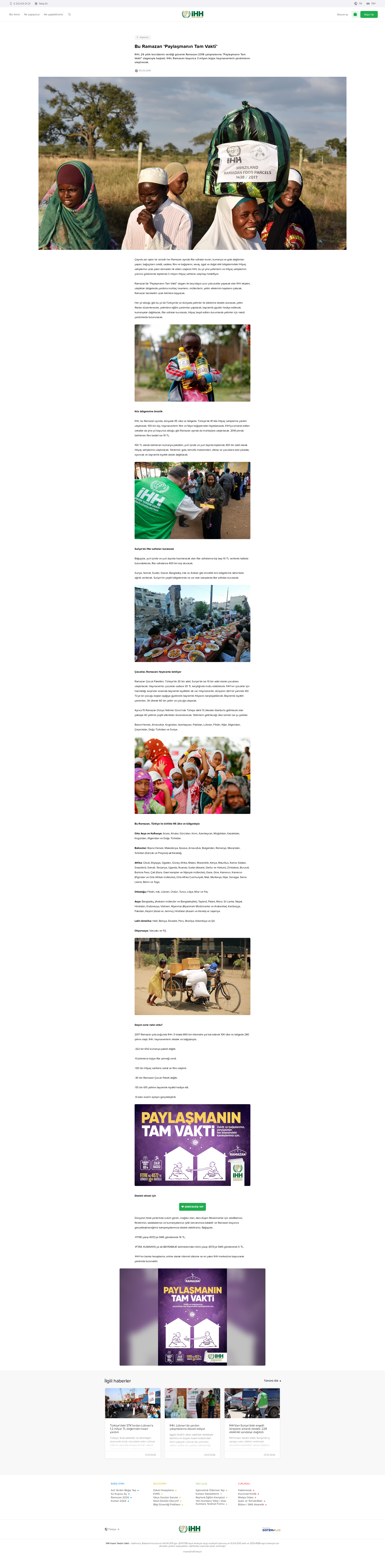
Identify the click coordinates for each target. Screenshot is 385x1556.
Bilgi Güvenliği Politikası (166, 1504)
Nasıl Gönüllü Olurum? (166, 1500)
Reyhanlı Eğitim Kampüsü (210, 1497)
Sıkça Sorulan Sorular (165, 1497)
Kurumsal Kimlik (247, 1493)
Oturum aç (342, 14)
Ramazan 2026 (120, 1497)
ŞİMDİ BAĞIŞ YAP (194, 1206)
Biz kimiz (14, 14)
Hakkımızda (245, 1490)
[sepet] (355, 14)
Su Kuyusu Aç (119, 1493)
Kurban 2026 (118, 1500)
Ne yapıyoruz (32, 14)
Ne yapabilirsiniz (53, 14)
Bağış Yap (369, 14)
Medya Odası (245, 1497)
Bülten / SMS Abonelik (251, 1504)
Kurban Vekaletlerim (207, 1493)
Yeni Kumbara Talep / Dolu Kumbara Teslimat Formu (211, 1502)
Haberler (144, 37)
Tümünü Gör (271, 1380)
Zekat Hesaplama (163, 1490)
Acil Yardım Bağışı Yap (123, 1490)
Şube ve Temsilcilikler (250, 1500)
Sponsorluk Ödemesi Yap (210, 1490)
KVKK (156, 1493)
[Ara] (69, 14)
